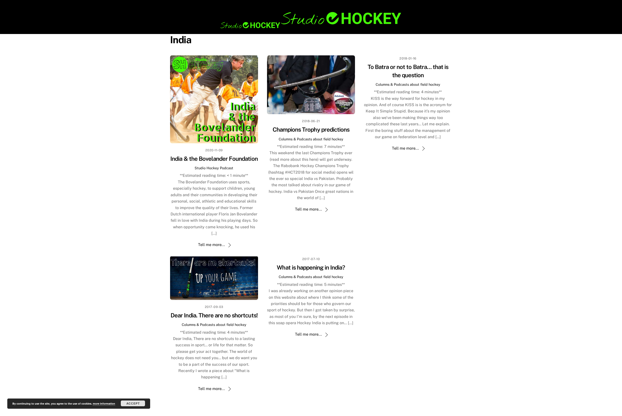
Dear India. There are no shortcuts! (214, 315)
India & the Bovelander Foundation (214, 158)
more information (104, 403)
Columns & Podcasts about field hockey (311, 139)
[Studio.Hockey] (311, 27)
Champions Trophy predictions (311, 129)
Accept (133, 403)
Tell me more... (211, 244)
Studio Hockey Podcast (214, 168)
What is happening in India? (311, 267)
